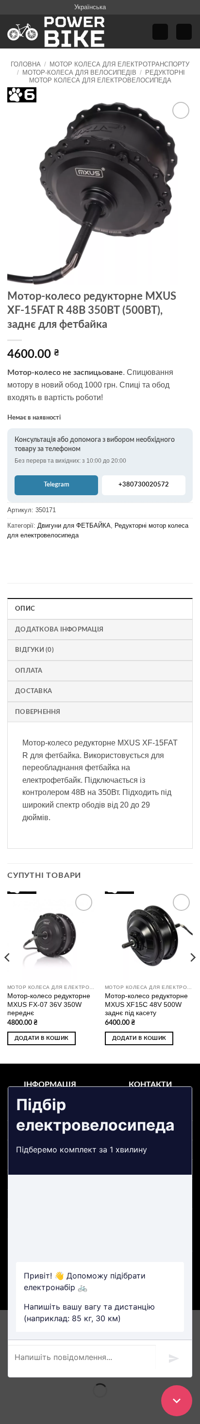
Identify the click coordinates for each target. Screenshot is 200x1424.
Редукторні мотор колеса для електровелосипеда (107, 76)
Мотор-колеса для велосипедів (79, 72)
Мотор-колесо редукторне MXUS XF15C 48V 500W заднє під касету (146, 1004)
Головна (26, 64)
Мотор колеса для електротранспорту (119, 64)
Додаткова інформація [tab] (59, 629)
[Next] (192, 976)
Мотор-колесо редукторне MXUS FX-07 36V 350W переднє (48, 1004)
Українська (90, 7)
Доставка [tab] (33, 691)
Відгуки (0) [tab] (34, 650)
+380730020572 (143, 485)
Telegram (56, 485)
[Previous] (8, 976)
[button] (160, 32)
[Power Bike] (55, 32)
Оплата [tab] (29, 671)
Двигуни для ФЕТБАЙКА (74, 525)
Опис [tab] (25, 609)
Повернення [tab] (38, 712)
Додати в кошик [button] (42, 1038)
